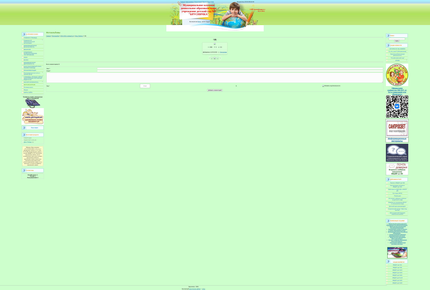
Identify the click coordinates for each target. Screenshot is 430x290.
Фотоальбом (55, 36)
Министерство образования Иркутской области (398, 238)
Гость (199, 21)
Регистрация (198, 1)
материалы (397, 141)
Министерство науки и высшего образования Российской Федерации (396, 224)
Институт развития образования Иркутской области (397, 240)
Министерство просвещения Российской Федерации (398, 227)
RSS (212, 1)
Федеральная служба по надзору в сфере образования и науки (397, 229)
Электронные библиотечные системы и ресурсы (398, 243)
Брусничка (223, 52)
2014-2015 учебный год (67, 36)
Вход (208, 1)
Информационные (397, 138)
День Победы (27, 142)
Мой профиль (190, 1)
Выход (204, 1)
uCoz (203, 289)
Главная (182, 1)
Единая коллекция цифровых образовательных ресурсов (397, 235)
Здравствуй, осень (29, 140)
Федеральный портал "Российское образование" (397, 232)
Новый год (27, 138)
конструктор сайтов (194, 289)
